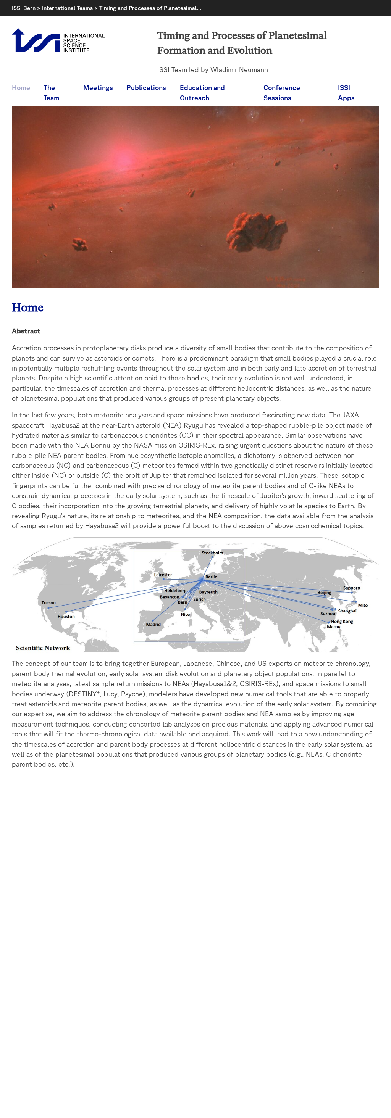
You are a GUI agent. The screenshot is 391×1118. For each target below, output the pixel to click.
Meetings (98, 87)
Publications (146, 87)
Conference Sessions (281, 92)
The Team (52, 92)
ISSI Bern (24, 8)
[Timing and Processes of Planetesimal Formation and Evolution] (196, 286)
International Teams (67, 8)
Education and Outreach (202, 92)
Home (21, 87)
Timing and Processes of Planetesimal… (150, 8)
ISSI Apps (346, 92)
